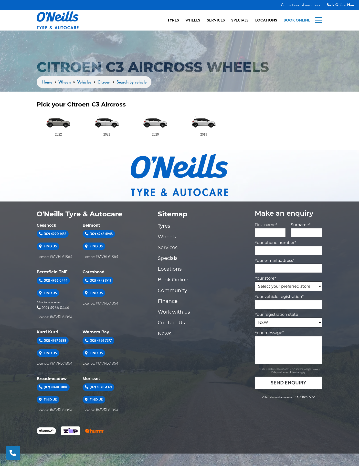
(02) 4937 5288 (55, 340)
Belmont (91, 225)
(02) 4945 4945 (101, 233)
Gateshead (94, 272)
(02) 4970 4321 (101, 387)
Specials (240, 20)
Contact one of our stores (300, 5)
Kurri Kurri (47, 332)
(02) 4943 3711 (100, 280)
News (164, 333)
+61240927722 (305, 396)
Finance (168, 301)
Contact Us (171, 323)
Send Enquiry (288, 382)
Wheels (192, 20)
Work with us (174, 312)
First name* (266, 224)
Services (216, 20)
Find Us (50, 246)
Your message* (269, 332)
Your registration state (276, 314)
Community (172, 290)
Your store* (265, 278)
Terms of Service (291, 372)
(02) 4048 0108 (55, 387)
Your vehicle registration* (279, 296)
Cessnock (46, 225)
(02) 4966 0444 (55, 280)
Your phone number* (275, 242)
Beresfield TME (52, 272)
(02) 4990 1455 (55, 233)
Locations (266, 20)
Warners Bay (96, 332)
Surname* (300, 224)
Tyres (173, 20)
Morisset (91, 378)
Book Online (297, 20)
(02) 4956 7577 (101, 340)
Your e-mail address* (275, 260)
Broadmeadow (52, 378)
